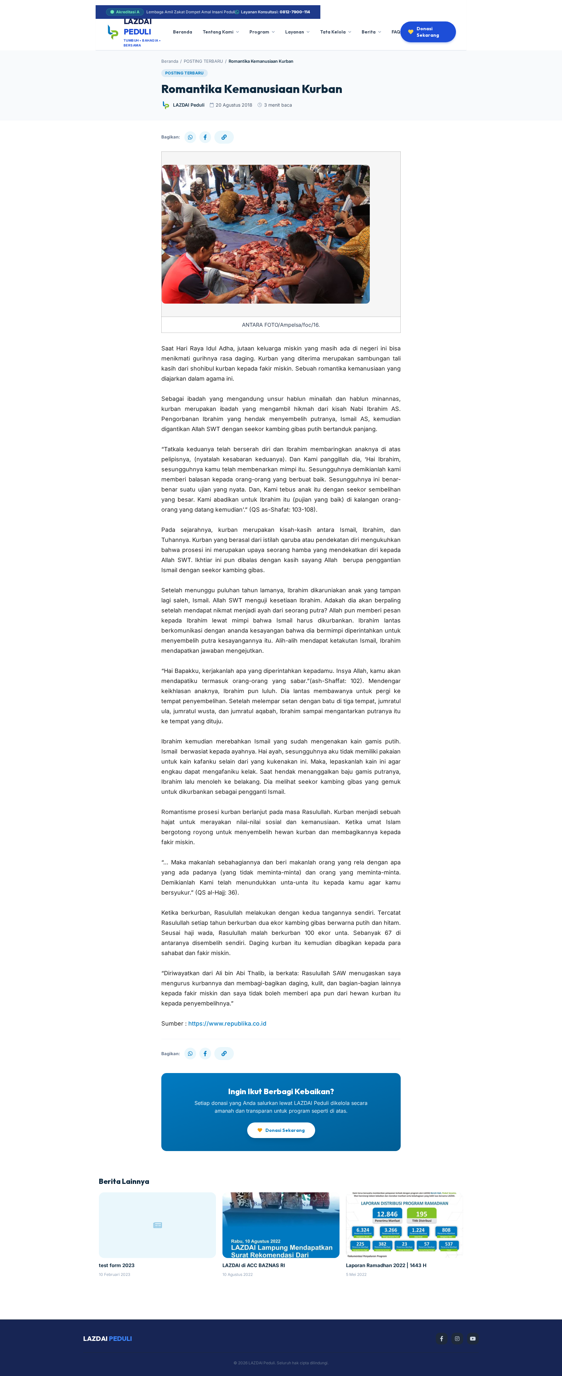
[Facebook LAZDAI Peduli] (442, 1338)
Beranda (182, 32)
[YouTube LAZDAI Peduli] (473, 1338)
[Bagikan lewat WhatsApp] (190, 137)
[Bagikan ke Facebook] (205, 137)
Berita (369, 32)
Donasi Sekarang (428, 32)
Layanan (294, 32)
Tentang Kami (218, 32)
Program (259, 32)
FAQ (396, 32)
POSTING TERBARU (203, 61)
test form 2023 (117, 1265)
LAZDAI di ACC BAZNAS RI (253, 1265)
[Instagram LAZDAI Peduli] (457, 1338)
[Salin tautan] (224, 137)
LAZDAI (107, 1338)
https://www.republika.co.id (227, 1023)
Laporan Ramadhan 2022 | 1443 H (386, 1265)
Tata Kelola (333, 32)
